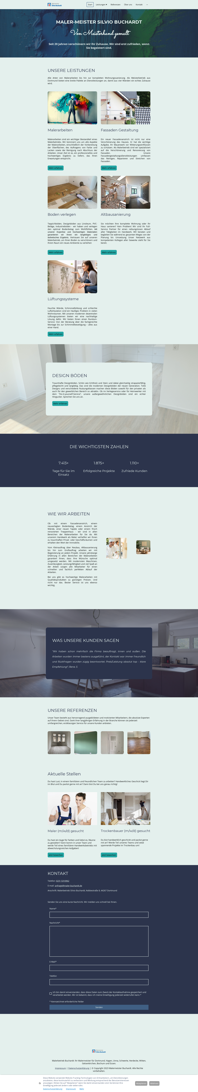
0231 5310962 (62, 880)
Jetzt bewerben (56, 855)
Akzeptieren (141, 1083)
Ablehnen (154, 1083)
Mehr (82, 1089)
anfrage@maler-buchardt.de (68, 885)
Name (53, 908)
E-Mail (53, 961)
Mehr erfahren (56, 168)
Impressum (60, 1068)
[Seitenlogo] (55, 4)
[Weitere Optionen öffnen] (147, 4)
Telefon (53, 976)
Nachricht (55, 922)
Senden (99, 1007)
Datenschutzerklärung (78, 1068)
